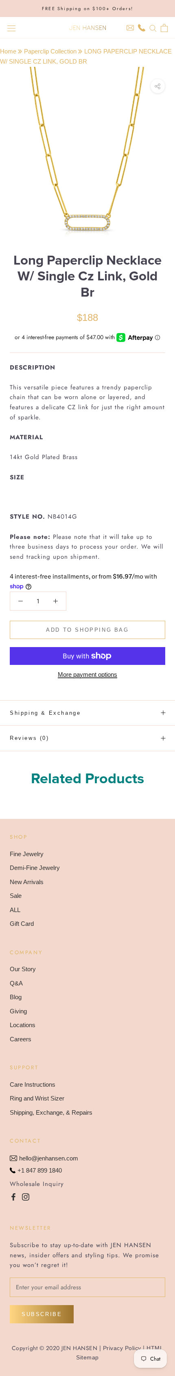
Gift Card (22, 923)
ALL (15, 909)
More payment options (87, 674)
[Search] (153, 28)
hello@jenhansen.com (48, 1158)
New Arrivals (27, 881)
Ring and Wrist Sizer (37, 1098)
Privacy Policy (122, 1348)
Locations (22, 1024)
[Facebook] (13, 1197)
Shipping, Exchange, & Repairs (51, 1112)
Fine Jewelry (27, 853)
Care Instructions (32, 1084)
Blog (16, 997)
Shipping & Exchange (45, 713)
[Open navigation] (11, 28)
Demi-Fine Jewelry (35, 867)
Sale (16, 895)
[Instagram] (25, 1197)
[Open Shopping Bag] (164, 28)
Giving (18, 1011)
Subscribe (42, 1314)
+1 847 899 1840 (40, 1170)
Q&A (16, 983)
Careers (20, 1039)
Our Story (23, 969)
